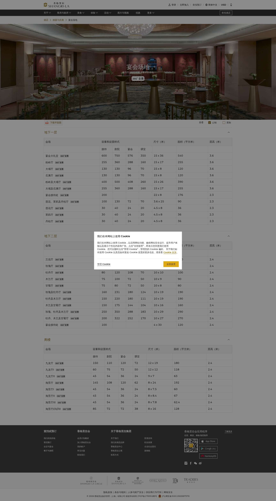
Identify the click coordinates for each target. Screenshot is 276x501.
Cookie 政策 (169, 252)
